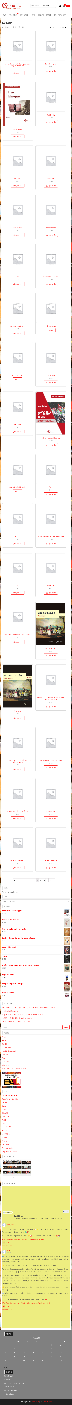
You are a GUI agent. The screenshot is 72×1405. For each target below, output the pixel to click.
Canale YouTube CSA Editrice (10, 1099)
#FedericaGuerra (15, 1303)
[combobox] (36, 901)
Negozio (49, 15)
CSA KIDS (4, 1044)
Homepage (5, 1130)
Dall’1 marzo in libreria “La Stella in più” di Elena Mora (16, 1021)
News (3, 1058)
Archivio (4, 1037)
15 (40, 880)
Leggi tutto (51, 330)
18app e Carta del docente (9, 1095)
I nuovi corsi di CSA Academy (10, 1011)
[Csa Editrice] (8, 1212)
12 (31, 880)
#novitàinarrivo (43, 1239)
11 (28, 880)
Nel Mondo (5, 1054)
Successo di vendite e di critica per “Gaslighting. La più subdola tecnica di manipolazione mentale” (29, 1007)
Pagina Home (5, 1144)
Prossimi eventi (6, 1061)
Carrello (4, 1102)
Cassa (4, 1106)
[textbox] (36, 901)
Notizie (33, 15)
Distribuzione (24, 15)
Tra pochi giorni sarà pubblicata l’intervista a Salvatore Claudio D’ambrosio (22, 1014)
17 (47, 880)
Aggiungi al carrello (17, 73)
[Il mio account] (60, 5)
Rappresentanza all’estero (9, 1151)
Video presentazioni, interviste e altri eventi (14, 1068)
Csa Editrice (10, 1224)
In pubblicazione (6, 1047)
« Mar (6, 1367)
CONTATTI (5, 1113)
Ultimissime (5, 1065)
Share (11, 1245)
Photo (7, 1242)
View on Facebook (5, 1245)
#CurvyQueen (6, 1303)
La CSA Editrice (14, 14)
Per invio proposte (60, 15)
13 (34, 880)
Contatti (41, 15)
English (4, 1120)
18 (50, 880)
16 (44, 880)
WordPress (35, 1402)
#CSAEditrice (23, 1303)
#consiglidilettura (26, 1239)
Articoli (4, 1040)
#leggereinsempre (16, 1239)
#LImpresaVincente (32, 1303)
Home (4, 15)
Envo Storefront (48, 1402)
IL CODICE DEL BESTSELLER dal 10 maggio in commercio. (17, 1018)
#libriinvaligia (34, 1239)
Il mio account (7, 1126)
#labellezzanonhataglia (44, 1303)
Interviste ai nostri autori (9, 1051)
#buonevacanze (6, 1239)
